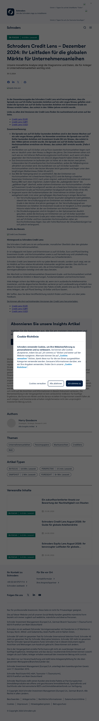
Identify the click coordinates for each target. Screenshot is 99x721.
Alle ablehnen (56, 383)
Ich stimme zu (74, 383)
